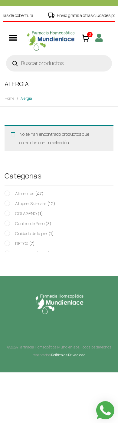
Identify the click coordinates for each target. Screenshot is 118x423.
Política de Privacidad (68, 355)
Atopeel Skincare (30, 203)
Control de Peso (29, 223)
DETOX (21, 243)
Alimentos (24, 193)
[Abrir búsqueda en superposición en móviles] (59, 63)
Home (9, 98)
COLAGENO (26, 213)
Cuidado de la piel (31, 233)
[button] (13, 38)
